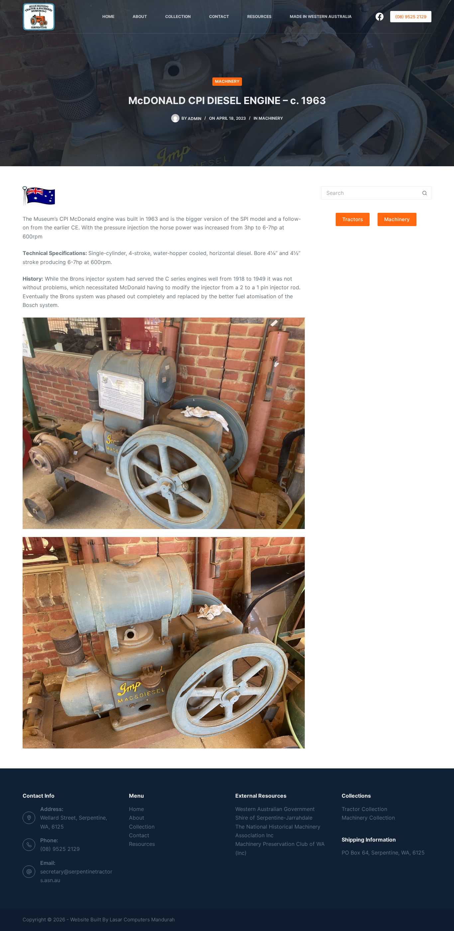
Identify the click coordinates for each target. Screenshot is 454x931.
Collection (178, 16)
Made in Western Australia (321, 16)
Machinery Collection (368, 817)
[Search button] (424, 193)
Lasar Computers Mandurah (142, 919)
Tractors (352, 219)
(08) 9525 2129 (410, 16)
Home (108, 16)
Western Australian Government (275, 809)
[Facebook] (380, 17)
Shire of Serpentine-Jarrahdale (273, 817)
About (140, 16)
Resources (259, 16)
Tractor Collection (364, 809)
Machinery (227, 81)
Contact (219, 16)
